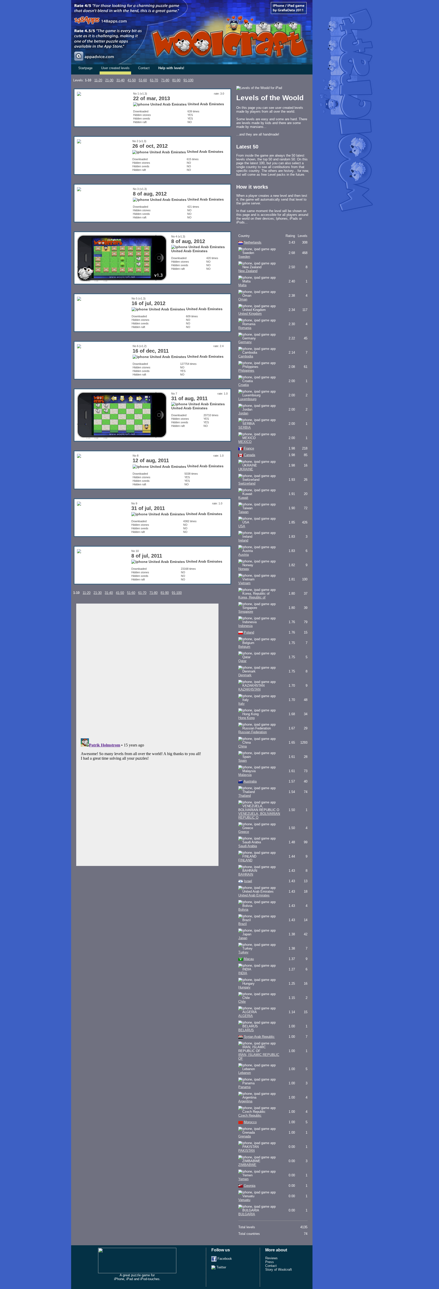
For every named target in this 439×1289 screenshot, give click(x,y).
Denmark (245, 675)
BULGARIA (246, 1214)
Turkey (243, 952)
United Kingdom (250, 314)
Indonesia (245, 626)
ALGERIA (245, 1016)
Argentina (245, 1101)
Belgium (244, 647)
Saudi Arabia (247, 846)
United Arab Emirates (254, 895)
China (242, 746)
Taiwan (243, 512)
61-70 (154, 80)
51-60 (143, 80)
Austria (243, 555)
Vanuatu (244, 1200)
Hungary (244, 987)
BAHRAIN (245, 874)
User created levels (115, 68)
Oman (242, 299)
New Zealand (247, 271)
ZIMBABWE (247, 1165)
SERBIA (244, 427)
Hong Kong (246, 718)
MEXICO (245, 442)
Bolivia (243, 909)
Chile (242, 1001)
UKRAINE (245, 469)
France (249, 448)
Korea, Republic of (251, 597)
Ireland (243, 540)
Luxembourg (247, 399)
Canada (249, 455)
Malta (242, 285)
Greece (243, 832)
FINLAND (245, 860)
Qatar (242, 661)
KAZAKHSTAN (249, 689)
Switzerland (246, 483)
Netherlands (252, 242)
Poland (249, 632)
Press (269, 1262)
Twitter (220, 1267)
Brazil (242, 924)
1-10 (88, 80)
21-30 (109, 80)
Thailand (244, 796)
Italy (241, 704)
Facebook (224, 1259)
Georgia (249, 1186)
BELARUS (246, 1030)
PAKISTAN (246, 1150)
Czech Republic (249, 1115)
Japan (242, 938)
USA (241, 526)
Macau (249, 959)
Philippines (246, 370)
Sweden (244, 257)
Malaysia (245, 775)
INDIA (242, 973)
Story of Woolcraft (278, 1269)
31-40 (120, 80)
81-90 (176, 80)
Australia (250, 781)
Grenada (244, 1136)
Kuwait (243, 498)
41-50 (132, 80)
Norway (243, 569)
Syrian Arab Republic (259, 1037)
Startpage (85, 68)
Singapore (245, 611)
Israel (248, 881)
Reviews (271, 1258)
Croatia (243, 385)
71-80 (165, 80)
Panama (244, 1087)
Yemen (243, 1179)
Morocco (250, 1122)
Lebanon (244, 1073)
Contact (144, 68)
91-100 (188, 80)
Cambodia (245, 356)
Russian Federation (252, 732)
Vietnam (244, 583)
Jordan (243, 413)
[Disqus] (147, 669)
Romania (244, 328)
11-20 (98, 80)
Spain (242, 760)
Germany (245, 342)
